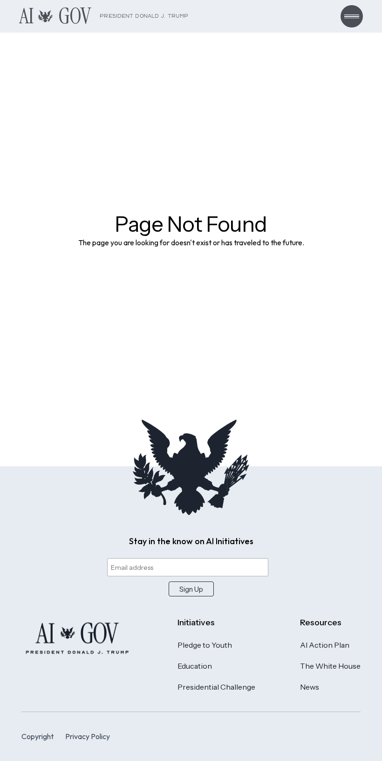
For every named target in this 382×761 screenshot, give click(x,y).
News (309, 687)
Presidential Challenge (216, 687)
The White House (330, 666)
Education (194, 666)
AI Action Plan (324, 645)
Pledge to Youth (204, 645)
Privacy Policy (87, 736)
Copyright (37, 736)
